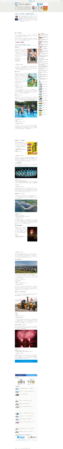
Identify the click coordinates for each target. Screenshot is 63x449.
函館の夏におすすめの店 (44, 109)
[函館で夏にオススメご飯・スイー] (40, 102)
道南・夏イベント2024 (44, 86)
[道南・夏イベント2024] (40, 86)
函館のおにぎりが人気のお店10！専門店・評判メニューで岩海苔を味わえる (45, 56)
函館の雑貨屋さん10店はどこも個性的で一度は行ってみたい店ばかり (45, 37)
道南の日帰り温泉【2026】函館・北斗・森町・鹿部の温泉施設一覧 (43, 76)
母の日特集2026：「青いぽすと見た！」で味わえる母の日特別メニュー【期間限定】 (43, 74)
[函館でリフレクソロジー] (40, 114)
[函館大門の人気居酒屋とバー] (40, 100)
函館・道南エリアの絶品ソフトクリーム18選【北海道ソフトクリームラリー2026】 (44, 40)
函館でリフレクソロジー (44, 114)
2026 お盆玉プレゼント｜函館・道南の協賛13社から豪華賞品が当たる (43, 59)
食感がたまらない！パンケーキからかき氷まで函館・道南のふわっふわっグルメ (43, 62)
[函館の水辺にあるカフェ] (40, 93)
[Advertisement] (26, 27)
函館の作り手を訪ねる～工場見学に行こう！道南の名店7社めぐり (43, 72)
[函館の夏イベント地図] (40, 107)
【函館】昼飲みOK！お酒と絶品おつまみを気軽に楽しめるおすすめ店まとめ (44, 35)
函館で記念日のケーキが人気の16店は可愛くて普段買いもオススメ (45, 51)
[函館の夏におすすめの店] (40, 109)
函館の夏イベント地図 (44, 107)
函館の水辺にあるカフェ (44, 93)
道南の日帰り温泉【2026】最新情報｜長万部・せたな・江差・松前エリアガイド (43, 79)
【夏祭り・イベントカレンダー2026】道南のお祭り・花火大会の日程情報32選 (44, 44)
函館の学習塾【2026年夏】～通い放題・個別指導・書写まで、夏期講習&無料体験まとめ (43, 66)
